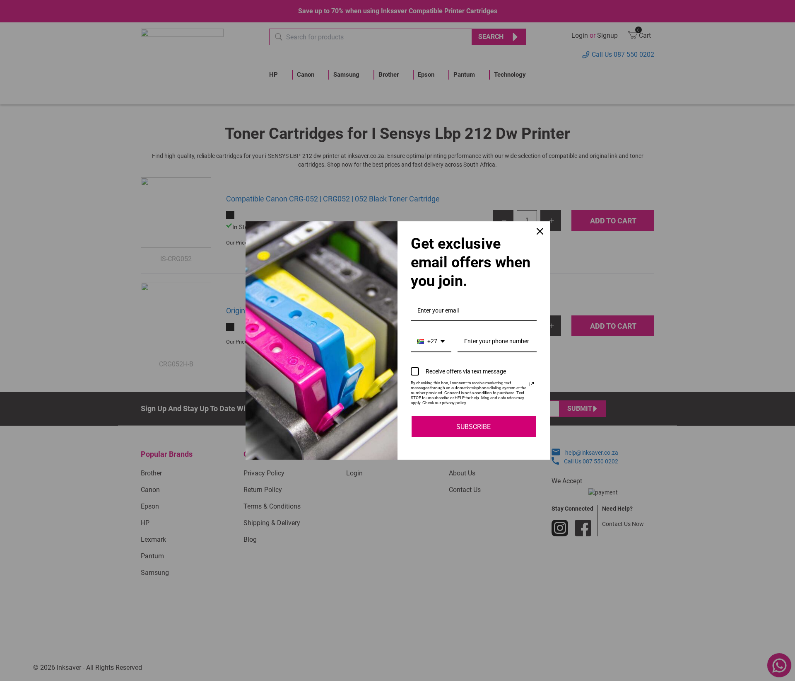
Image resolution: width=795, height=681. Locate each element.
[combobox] (431, 341)
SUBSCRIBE (473, 427)
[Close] (540, 231)
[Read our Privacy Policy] (532, 384)
